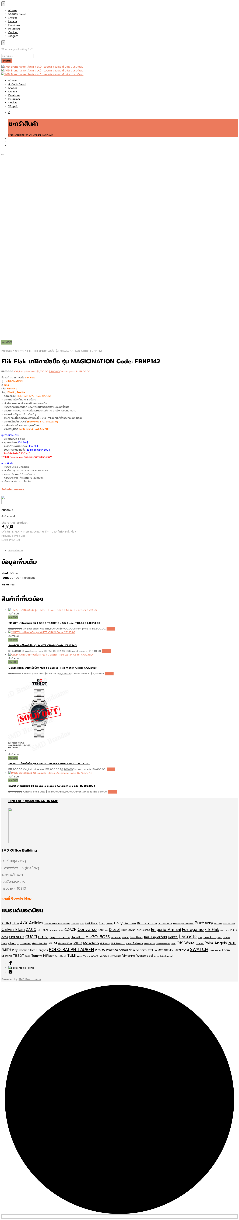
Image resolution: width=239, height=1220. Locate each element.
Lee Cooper (212, 937)
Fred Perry (224, 930)
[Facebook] (3, 527)
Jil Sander (116, 937)
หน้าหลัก (6, 351)
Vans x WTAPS (91, 956)
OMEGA (200, 943)
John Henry (136, 937)
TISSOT (18, 955)
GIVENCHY (16, 937)
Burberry (204, 923)
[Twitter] (8, 527)
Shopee (12, 18)
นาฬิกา (19, 351)
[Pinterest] (11, 527)
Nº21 (173, 943)
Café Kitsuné (229, 923)
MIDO (77, 943)
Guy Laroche (60, 937)
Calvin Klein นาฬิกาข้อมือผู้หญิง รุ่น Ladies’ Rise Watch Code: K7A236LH (52, 668)
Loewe (226, 937)
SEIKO (143, 950)
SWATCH (199, 949)
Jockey (125, 937)
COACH (70, 929)
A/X (24, 923)
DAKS (101, 930)
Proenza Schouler (119, 950)
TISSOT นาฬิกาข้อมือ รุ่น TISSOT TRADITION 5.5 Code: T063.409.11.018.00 (54, 623)
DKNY (132, 929)
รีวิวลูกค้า (13, 36)
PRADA (100, 950)
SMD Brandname (30, 979)
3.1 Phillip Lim (10, 923)
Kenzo (173, 937)
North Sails (149, 943)
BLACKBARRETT (165, 923)
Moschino (91, 943)
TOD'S (27, 956)
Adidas (36, 923)
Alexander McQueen (57, 923)
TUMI (71, 955)
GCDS (4, 937)
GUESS (43, 937)
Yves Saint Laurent (163, 956)
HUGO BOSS (98, 937)
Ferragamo (193, 929)
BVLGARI (218, 923)
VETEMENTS (115, 956)
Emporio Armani (166, 929)
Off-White (186, 943)
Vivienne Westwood (137, 955)
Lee (200, 937)
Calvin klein (13, 929)
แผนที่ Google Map (16, 898)
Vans (79, 956)
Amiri (102, 923)
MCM (52, 943)
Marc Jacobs (39, 943)
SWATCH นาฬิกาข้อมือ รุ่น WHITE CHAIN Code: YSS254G (42, 645)
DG (106, 930)
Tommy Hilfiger (42, 955)
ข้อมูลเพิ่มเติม (15, 550)
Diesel (114, 929)
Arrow (109, 923)
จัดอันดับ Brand (17, 14)
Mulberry (105, 943)
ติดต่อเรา (13, 32)
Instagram (14, 29)
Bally (118, 923)
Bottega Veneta (183, 923)
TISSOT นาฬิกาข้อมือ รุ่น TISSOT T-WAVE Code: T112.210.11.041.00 (49, 763)
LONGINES (25, 943)
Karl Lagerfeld (155, 937)
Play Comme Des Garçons (30, 950)
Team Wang (215, 950)
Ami (82, 923)
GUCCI (31, 937)
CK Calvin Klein (56, 930)
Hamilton (78, 937)
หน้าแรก (12, 10)
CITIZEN (42, 930)
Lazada (12, 21)
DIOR (124, 930)
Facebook (14, 25)
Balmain (130, 923)
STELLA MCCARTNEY (160, 950)
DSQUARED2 (143, 930)
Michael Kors (65, 943)
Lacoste (188, 936)
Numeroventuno (163, 943)
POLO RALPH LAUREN (71, 949)
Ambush (75, 923)
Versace (104, 956)
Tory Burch (60, 956)
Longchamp (10, 943)
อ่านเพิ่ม (111, 629)
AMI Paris (91, 923)
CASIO (31, 929)
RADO (136, 950)
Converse (87, 929)
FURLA (234, 930)
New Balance (134, 943)
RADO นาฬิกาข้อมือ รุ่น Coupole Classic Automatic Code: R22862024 (51, 786)
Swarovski (181, 950)
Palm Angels (216, 943)
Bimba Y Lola (147, 923)
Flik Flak (70, 532)
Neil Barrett (118, 943)
